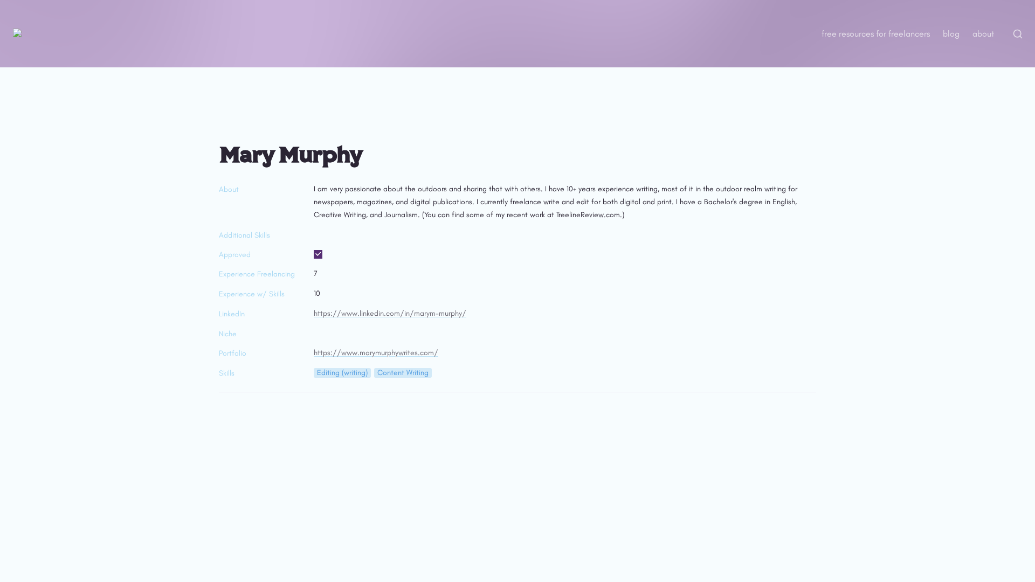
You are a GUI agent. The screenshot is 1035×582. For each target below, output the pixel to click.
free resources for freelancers (876, 34)
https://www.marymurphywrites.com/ (376, 352)
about (983, 34)
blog (951, 34)
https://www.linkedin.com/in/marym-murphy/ (390, 313)
